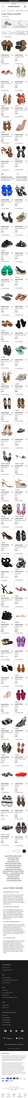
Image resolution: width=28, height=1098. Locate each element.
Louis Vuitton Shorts (13, 858)
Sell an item (5, 995)
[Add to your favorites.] (12, 55)
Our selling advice (7, 992)
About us (4, 1015)
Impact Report (6, 1020)
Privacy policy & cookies (13, 1048)
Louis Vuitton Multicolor (13, 875)
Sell (3, 987)
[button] (25, 6)
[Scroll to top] (24, 851)
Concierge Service (7, 970)
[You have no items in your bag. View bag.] (25, 6)
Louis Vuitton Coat (13, 877)
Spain (13, 1089)
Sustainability (6, 1018)
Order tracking (6, 978)
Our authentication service (9, 980)
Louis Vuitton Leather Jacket (13, 856)
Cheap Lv (6, 873)
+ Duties (6, 577)
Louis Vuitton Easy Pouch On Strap (13, 871)
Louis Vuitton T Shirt (13, 862)
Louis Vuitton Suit (13, 860)
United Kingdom (10, 1088)
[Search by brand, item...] (3, 6)
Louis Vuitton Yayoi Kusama (13, 869)
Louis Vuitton (10, 11)
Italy (15, 1089)
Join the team (6, 1022)
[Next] (18, 851)
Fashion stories (6, 1025)
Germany (22, 1088)
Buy (3, 975)
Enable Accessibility (14, 1)
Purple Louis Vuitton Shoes (13, 863)
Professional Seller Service (9, 997)
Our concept (5, 967)
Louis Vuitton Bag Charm (14, 880)
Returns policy (6, 982)
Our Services (6, 965)
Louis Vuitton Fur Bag (17, 873)
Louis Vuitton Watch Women (13, 865)
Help (3, 1002)
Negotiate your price (6, 177)
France (4, 1088)
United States (16, 1088)
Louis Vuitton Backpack (13, 867)
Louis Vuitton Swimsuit (13, 878)
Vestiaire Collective (9, 1012)
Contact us (5, 1007)
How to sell (5, 990)
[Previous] (9, 851)
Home (3, 11)
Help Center (5, 1005)
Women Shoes (20, 11)
